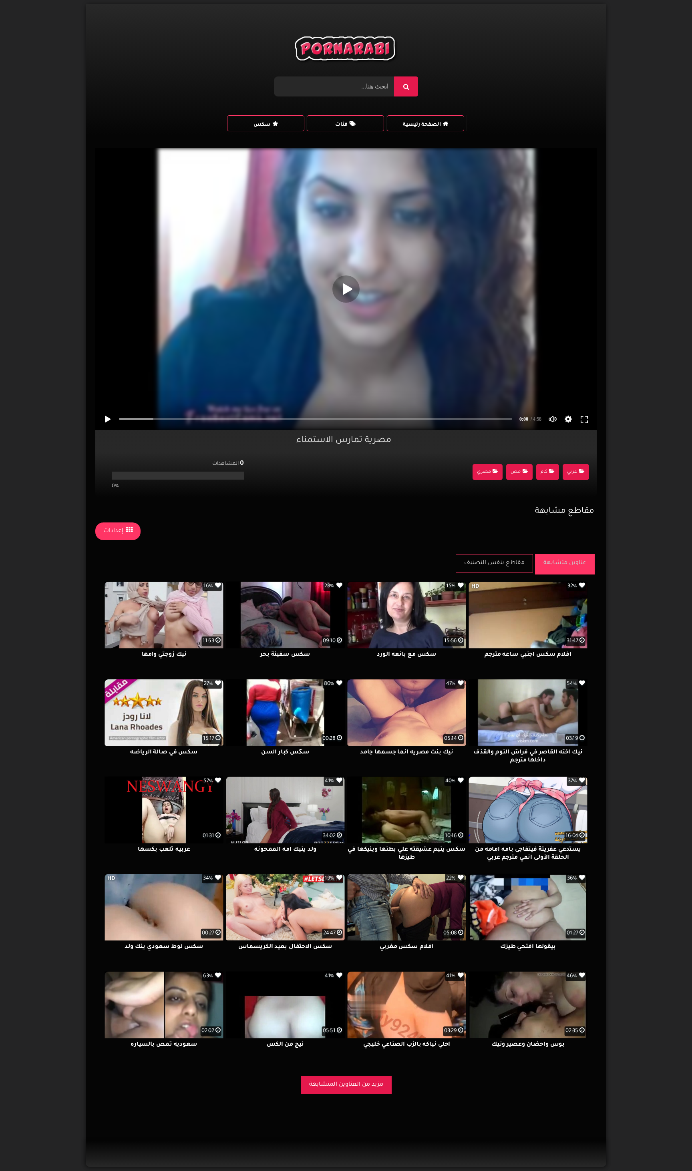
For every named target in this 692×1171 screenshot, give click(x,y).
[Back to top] (666, 1147)
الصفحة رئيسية (422, 125)
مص (516, 472)
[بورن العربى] (346, 50)
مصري (484, 472)
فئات (341, 125)
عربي (572, 472)
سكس (261, 125)
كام (544, 472)
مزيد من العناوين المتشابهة (346, 1085)
